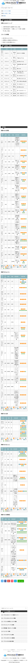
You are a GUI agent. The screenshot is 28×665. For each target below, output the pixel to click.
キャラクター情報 (7, 11)
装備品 (4, 15)
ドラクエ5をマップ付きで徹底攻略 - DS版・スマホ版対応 (14, 658)
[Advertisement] (14, 112)
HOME (2, 6)
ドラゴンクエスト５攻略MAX (9, 649)
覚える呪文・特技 (7, 13)
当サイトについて (16, 651)
